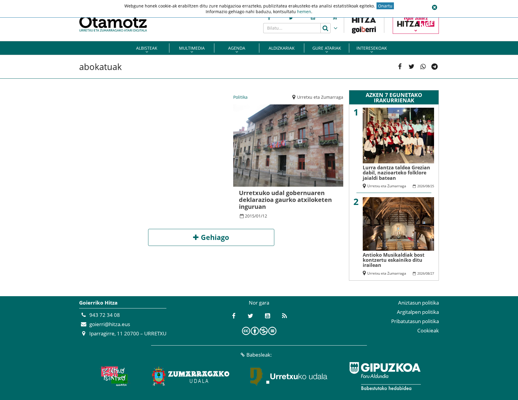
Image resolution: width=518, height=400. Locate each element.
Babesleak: (259, 354)
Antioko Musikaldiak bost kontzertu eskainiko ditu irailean (393, 260)
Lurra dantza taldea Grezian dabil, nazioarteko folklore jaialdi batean (396, 172)
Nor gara (259, 302)
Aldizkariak (282, 48)
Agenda (236, 48)
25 (432, 186)
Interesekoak (371, 48)
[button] (434, 7)
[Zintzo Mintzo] (114, 376)
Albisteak (146, 48)
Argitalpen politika (418, 311)
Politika (240, 97)
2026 (420, 186)
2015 (250, 216)
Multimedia (192, 48)
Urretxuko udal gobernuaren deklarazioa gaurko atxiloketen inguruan (285, 200)
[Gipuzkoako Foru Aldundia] (385, 376)
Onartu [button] (385, 6)
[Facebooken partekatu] (400, 66)
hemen (304, 11)
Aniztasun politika (418, 302)
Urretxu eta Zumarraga (320, 97)
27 (432, 273)
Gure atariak (326, 48)
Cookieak (428, 330)
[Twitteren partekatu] (411, 66)
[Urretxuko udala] (289, 376)
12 (264, 216)
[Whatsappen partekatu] (423, 66)
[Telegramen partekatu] (434, 66)
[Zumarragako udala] (191, 376)
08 (427, 186)
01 (258, 216)
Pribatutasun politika (415, 321)
